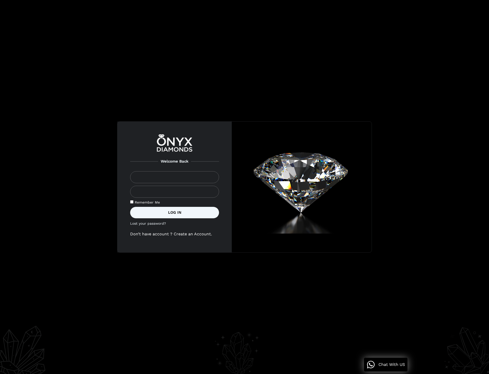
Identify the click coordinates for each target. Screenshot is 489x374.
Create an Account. (193, 234)
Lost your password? (148, 223)
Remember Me (146, 202)
